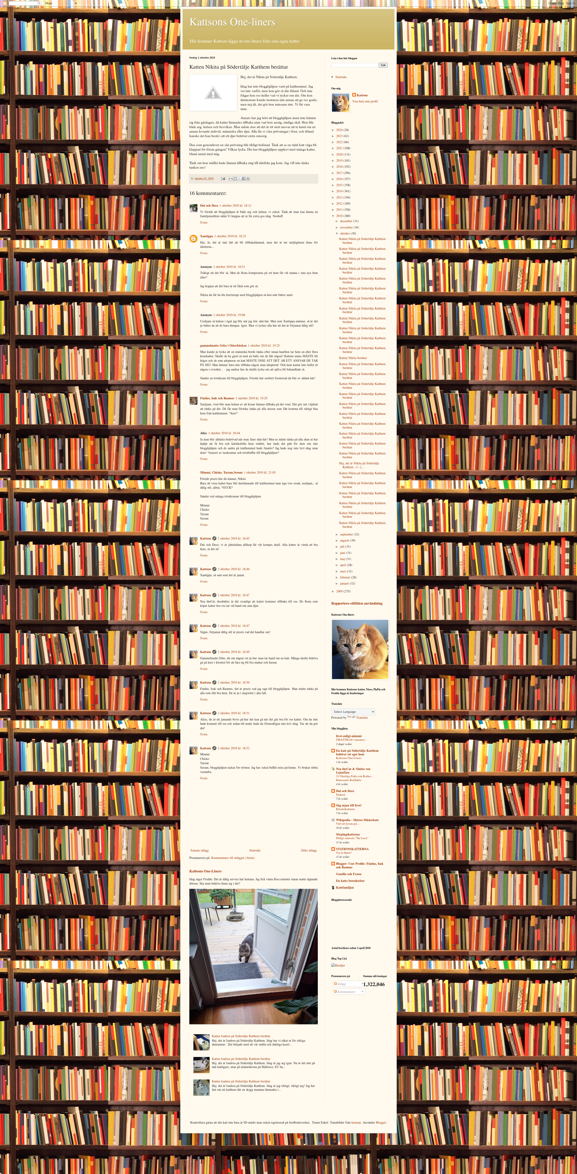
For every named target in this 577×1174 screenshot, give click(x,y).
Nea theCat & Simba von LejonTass (353, 770)
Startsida (254, 850)
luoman (356, 1122)
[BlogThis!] (235, 178)
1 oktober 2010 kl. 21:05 (260, 472)
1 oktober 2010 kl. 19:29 (251, 398)
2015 (339, 185)
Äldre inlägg (309, 850)
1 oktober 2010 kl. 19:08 (229, 315)
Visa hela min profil (365, 101)
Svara (203, 222)
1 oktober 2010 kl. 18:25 (230, 236)
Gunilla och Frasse (349, 873)
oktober (345, 233)
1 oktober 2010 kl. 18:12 (235, 205)
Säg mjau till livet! (349, 805)
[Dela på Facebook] (243, 178)
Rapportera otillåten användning (356, 603)
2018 (339, 166)
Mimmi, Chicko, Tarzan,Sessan (221, 472)
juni (343, 553)
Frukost (340, 794)
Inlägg (341, 984)
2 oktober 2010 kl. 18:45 (234, 538)
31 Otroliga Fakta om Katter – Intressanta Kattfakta (354, 778)
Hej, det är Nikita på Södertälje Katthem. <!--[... (359, 465)
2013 (339, 197)
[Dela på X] (239, 178)
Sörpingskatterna (348, 834)
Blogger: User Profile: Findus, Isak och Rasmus (359, 865)
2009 (339, 591)
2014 (339, 191)
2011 (339, 209)
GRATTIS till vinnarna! (350, 740)
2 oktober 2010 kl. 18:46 (234, 569)
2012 (339, 203)
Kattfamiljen (345, 887)
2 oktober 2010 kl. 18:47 (234, 595)
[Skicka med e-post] (231, 178)
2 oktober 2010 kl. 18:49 (234, 652)
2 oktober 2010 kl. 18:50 (234, 682)
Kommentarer (346, 991)
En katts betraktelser (350, 880)
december (346, 221)
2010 (339, 216)
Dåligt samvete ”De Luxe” (352, 838)
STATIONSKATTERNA (352, 849)
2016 (339, 179)
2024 (339, 130)
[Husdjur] (338, 965)
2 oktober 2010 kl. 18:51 (234, 713)
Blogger (381, 1122)
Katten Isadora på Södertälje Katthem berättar (241, 1036)
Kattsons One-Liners (205, 871)
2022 (339, 142)
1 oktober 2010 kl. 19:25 (264, 345)
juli (342, 546)
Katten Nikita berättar (353, 358)
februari (345, 577)
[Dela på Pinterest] (248, 178)
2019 (339, 160)
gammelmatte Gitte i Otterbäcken (223, 345)
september (347, 534)
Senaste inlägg (199, 850)
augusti (345, 540)
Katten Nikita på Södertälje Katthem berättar (362, 241)
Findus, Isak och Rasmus (217, 398)
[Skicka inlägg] (223, 178)
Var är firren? (344, 853)
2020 (339, 154)
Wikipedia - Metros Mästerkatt (357, 819)
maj (343, 559)
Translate (362, 717)
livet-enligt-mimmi (349, 736)
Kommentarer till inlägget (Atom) (233, 858)
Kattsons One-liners (232, 21)
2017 (339, 173)
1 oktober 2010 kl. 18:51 (229, 266)
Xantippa (206, 236)
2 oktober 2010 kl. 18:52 (234, 748)
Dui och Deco (209, 205)
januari (345, 583)
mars (343, 571)
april (343, 565)
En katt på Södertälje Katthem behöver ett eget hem (357, 752)
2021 (339, 148)
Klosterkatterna (345, 809)
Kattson (205, 538)
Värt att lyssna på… (348, 824)
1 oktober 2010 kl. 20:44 (224, 433)
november (347, 227)
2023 (339, 136)
